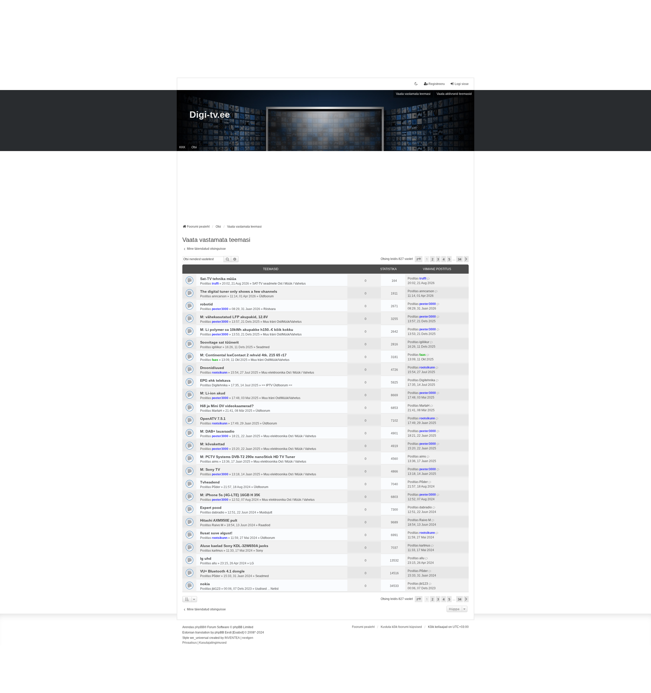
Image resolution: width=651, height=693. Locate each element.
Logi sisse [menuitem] (462, 84)
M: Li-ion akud (212, 393)
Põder (216, 487)
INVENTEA (232, 638)
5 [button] (449, 259)
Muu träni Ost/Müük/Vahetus (282, 321)
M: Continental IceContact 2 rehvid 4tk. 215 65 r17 (243, 355)
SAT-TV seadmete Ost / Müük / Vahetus (279, 283)
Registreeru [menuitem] (436, 84)
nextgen (247, 638)
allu (214, 563)
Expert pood (210, 508)
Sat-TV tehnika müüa (218, 279)
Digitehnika (220, 385)
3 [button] (438, 259)
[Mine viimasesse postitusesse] (428, 278)
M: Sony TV (210, 469)
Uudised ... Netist (266, 589)
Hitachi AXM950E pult (218, 520)
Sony (259, 550)
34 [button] (459, 259)
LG (252, 563)
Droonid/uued (212, 368)
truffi (215, 283)
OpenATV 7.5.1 (213, 419)
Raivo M (217, 525)
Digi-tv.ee (209, 114)
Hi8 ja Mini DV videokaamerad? (227, 406)
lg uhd (205, 558)
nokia (205, 584)
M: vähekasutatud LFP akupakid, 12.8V (234, 317)
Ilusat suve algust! (216, 533)
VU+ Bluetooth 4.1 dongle (222, 571)
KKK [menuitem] (182, 147)
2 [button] (432, 259)
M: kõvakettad (212, 444)
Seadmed (263, 347)
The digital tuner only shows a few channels (238, 291)
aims (215, 461)
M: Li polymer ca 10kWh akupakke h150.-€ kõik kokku (246, 330)
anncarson (219, 296)
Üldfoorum (266, 296)
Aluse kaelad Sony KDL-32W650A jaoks (234, 546)
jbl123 (216, 589)
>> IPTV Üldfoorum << (277, 385)
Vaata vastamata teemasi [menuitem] (413, 94)
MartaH (217, 410)
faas (215, 360)
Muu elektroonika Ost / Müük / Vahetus (287, 372)
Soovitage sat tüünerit (219, 342)
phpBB (199, 627)
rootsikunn (219, 372)
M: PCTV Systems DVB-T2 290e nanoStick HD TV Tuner (247, 457)
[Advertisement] (325, 35)
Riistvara (269, 309)
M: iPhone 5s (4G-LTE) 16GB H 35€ (230, 495)
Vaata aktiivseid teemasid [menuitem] (454, 94)
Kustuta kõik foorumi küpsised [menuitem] (401, 627)
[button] (418, 259)
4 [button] (444, 259)
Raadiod (264, 525)
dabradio (218, 512)
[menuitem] (189, 643)
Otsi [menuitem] (194, 147)
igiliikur (217, 347)
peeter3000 (220, 309)
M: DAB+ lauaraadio (217, 431)
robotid (206, 304)
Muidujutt (265, 512)
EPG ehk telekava (215, 380)
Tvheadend (210, 482)
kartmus (217, 550)
